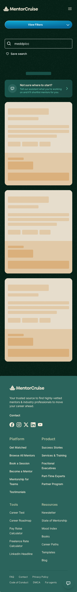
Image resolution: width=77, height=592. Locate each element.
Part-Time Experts (53, 476)
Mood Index (49, 528)
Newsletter (49, 512)
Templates (48, 552)
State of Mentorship (54, 520)
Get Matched (17, 447)
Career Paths (50, 544)
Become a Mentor (20, 471)
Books (46, 536)
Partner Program (52, 484)
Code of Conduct (18, 582)
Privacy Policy (40, 576)
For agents (51, 582)
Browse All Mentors (22, 455)
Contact (14, 415)
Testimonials (17, 492)
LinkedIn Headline (21, 553)
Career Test (16, 512)
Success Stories (52, 447)
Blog (44, 560)
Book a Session (19, 463)
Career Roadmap (20, 520)
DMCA (36, 582)
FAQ (11, 576)
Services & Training (54, 455)
